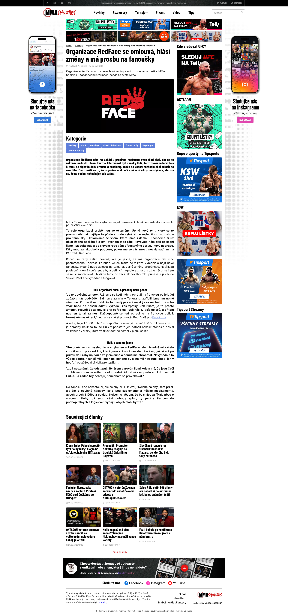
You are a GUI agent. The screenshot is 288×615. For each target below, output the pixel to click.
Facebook (136, 583)
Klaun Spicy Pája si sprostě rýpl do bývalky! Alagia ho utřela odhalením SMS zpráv (83, 449)
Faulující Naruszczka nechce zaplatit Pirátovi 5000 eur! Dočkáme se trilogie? (81, 493)
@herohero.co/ (118, 573)
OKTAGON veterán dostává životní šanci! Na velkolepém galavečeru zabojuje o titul (82, 535)
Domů (69, 46)
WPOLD (99, 66)
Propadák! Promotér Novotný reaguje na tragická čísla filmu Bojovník (115, 451)
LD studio (188, 611)
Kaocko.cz (159, 317)
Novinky (99, 13)
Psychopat (147, 146)
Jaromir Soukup (76, 151)
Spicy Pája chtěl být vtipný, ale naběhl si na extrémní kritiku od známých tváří (156, 491)
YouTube (179, 583)
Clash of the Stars (112, 146)
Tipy (191, 13)
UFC (150, 523)
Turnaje (140, 13)
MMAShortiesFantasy (172, 602)
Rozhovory (120, 13)
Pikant (160, 13)
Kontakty (103, 602)
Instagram (158, 583)
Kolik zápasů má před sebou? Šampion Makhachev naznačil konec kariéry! (119, 535)
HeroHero (180, 598)
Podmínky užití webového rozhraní (111, 611)
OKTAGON (153, 439)
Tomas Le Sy (132, 146)
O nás (182, 594)
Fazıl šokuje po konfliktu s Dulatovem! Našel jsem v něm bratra (155, 533)
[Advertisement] (120, 198)
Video (176, 13)
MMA (83, 146)
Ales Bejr (94, 146)
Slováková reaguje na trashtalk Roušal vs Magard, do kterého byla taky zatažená (154, 451)
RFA (77, 481)
